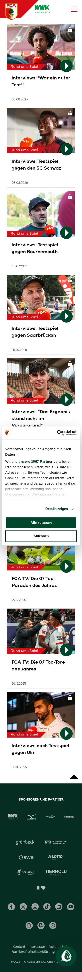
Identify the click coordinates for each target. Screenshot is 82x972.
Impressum (37, 947)
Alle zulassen (41, 523)
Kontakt (19, 947)
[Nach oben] (74, 774)
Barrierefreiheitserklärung (33, 952)
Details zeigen (56, 509)
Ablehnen (41, 536)
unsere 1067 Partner (35, 461)
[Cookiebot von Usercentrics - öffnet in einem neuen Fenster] (58, 433)
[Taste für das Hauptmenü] (74, 9)
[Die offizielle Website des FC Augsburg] (11, 11)
